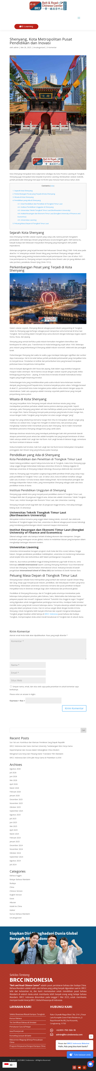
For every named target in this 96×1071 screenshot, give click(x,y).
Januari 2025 (15, 841)
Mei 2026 (13, 780)
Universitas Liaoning (27, 220)
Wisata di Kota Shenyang (23, 197)
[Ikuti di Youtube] (79, 1068)
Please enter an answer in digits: (23, 694)
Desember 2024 (16, 845)
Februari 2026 (15, 792)
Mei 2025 (13, 826)
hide (52, 186)
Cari (83, 730)
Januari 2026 (15, 795)
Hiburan (13, 902)
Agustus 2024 (15, 860)
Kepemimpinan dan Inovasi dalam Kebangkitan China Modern (34, 750)
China (12, 887)
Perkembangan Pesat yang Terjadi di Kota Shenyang (34, 194)
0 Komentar (51, 47)
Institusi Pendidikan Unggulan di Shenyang (36, 207)
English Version (16, 895)
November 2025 (16, 803)
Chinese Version (16, 891)
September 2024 (16, 857)
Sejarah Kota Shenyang (22, 191)
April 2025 (14, 830)
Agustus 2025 (15, 815)
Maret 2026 (14, 788)
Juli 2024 (13, 864)
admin (16, 47)
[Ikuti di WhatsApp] (84, 1068)
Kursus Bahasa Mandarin (20, 914)
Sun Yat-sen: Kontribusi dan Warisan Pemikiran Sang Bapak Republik (37, 742)
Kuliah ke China (16, 906)
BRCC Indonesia (51, 614)
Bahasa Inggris (16, 875)
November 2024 (16, 849)
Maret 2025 (14, 834)
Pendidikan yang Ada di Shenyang (27, 200)
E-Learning (27, 26)
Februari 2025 (15, 837)
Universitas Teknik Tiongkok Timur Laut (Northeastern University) (44, 210)
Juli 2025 (13, 818)
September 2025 (16, 811)
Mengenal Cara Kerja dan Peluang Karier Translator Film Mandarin (36, 754)
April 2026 (14, 784)
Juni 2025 (13, 822)
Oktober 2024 (15, 853)
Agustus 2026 (15, 769)
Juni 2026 (13, 776)
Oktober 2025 (15, 807)
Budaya (13, 883)
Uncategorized (39, 47)
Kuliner (12, 910)
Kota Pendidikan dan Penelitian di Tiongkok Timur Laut (40, 204)
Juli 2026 (13, 772)
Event (12, 898)
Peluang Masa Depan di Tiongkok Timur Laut (31, 223)
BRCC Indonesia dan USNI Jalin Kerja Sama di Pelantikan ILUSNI (35, 757)
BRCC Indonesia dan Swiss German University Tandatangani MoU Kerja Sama (41, 746)
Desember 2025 (16, 799)
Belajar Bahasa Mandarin (20, 879)
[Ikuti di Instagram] (74, 1068)
